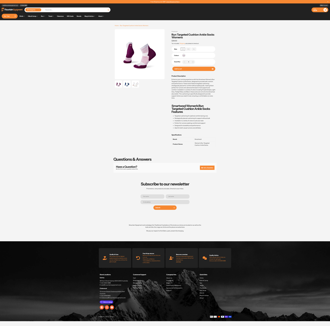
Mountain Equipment (108, 316)
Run (201, 283)
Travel (201, 285)
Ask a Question (208, 168)
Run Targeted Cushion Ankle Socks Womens (134, 25)
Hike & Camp (204, 280)
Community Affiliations (173, 285)
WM (188, 49)
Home (117, 25)
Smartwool (174, 31)
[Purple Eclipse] (183, 55)
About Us (169, 278)
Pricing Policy (137, 288)
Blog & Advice (204, 295)
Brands (202, 293)
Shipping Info (137, 280)
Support (168, 290)
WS (183, 49)
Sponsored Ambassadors (174, 288)
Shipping (182, 43)
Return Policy (137, 283)
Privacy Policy (137, 285)
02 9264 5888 (23, 5)
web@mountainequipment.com (10, 5)
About (202, 298)
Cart (134, 278)
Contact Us (169, 280)
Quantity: (177, 62)
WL (194, 49)
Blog (167, 283)
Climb (202, 278)
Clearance (203, 288)
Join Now (178, 262)
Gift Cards (203, 290)
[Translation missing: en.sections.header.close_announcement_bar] (328, 2)
